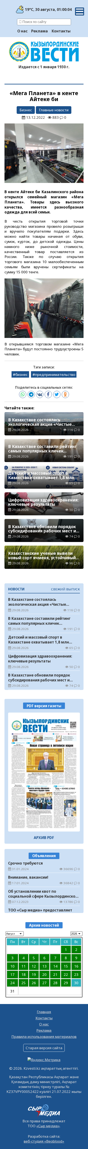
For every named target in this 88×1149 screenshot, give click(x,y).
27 (44, 982)
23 (76, 974)
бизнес (21, 374)
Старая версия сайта (44, 1047)
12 (34, 966)
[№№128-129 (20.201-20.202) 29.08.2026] (44, 772)
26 (34, 982)
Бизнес (25, 109)
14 (55, 966)
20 (44, 974)
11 (23, 966)
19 (34, 974)
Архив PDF (44, 837)
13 (44, 966)
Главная (44, 1011)
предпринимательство (55, 374)
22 (66, 974)
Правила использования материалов (43, 1036)
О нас (22, 31)
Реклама (39, 31)
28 (55, 982)
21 (55, 974)
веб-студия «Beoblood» (44, 1141)
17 (12, 974)
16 (76, 966)
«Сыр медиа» (48, 1125)
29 (66, 982)
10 (12, 966)
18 (23, 974)
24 (12, 982)
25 (23, 982)
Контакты (60, 31)
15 (66, 966)
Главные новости (54, 109)
